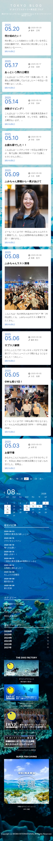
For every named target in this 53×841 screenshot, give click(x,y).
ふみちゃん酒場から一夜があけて (23, 181)
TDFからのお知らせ (12, 612)
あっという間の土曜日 (17, 72)
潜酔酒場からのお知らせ (14, 604)
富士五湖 (9, 586)
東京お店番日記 (10, 616)
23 (36, 478)
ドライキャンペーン (12, 539)
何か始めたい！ (13, 35)
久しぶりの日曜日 (11, 573)
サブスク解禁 (12, 345)
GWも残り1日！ (14, 381)
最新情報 (8, 608)
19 (17, 478)
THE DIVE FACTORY (26, 658)
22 (31, 478)
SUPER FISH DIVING (26, 757)
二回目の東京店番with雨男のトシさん (20, 559)
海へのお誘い (9, 546)
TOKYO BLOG (26, 5)
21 (26, 478)
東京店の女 (9, 580)
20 (22, 478)
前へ (12, 478)
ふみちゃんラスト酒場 (17, 263)
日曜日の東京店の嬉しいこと (16, 532)
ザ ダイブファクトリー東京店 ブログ (26, 9)
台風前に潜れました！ (13, 566)
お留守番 (10, 452)
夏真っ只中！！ (10, 553)
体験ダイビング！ (14, 108)
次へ (41, 478)
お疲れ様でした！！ (16, 145)
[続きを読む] (10, 51)
